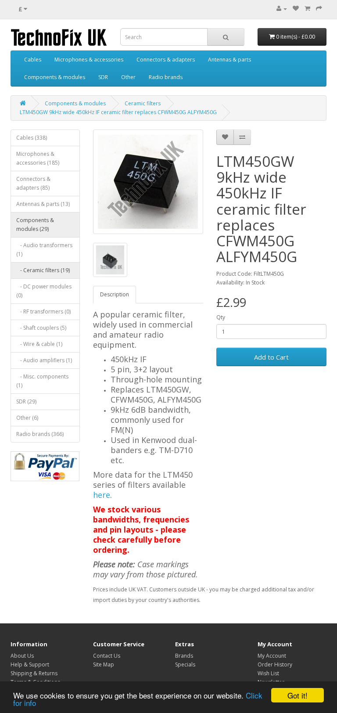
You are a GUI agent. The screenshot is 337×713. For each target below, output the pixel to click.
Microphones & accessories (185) (37, 158)
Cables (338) (31, 137)
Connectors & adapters (165, 59)
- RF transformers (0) (43, 311)
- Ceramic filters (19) (43, 270)
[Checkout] (319, 8)
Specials (185, 664)
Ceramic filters (143, 103)
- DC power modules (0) (44, 291)
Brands (184, 655)
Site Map (103, 664)
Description (114, 294)
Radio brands (166, 77)
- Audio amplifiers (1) (44, 360)
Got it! (297, 695)
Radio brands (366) (40, 434)
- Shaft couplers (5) (41, 327)
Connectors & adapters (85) (33, 183)
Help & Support (30, 664)
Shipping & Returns (34, 673)
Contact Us (106, 655)
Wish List (268, 673)
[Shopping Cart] (307, 8)
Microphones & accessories (88, 59)
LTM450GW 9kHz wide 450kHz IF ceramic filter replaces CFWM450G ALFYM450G (118, 112)
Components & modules (54, 77)
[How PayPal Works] (45, 466)
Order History (275, 664)
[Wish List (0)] (296, 8)
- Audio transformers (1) (44, 249)
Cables (32, 59)
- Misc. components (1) (42, 381)
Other (128, 77)
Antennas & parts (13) (43, 204)
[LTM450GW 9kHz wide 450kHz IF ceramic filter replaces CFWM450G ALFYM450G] (148, 182)
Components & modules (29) (35, 224)
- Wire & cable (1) (39, 344)
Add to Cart (271, 357)
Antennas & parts (229, 59)
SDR (103, 77)
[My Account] (281, 8)
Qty (220, 317)
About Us (22, 655)
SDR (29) (26, 401)
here (101, 495)
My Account (272, 655)
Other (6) (27, 417)
